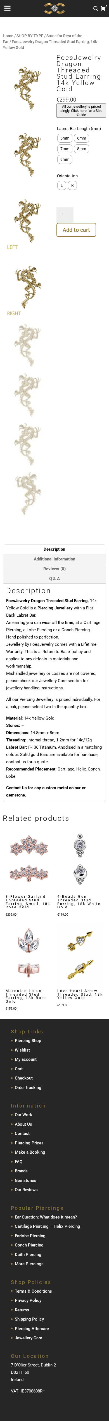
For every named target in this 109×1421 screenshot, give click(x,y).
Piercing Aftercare (32, 1328)
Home (8, 36)
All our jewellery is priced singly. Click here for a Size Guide (81, 110)
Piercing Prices (29, 1143)
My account (26, 1059)
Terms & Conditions (33, 1291)
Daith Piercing (28, 1254)
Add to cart (76, 230)
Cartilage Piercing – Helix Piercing (47, 1226)
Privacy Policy (28, 1300)
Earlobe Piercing (30, 1235)
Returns (22, 1309)
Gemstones (25, 1180)
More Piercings (29, 1263)
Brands (21, 1170)
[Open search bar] (96, 8)
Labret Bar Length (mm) (79, 128)
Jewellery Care (28, 1337)
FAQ (18, 1161)
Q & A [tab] (54, 578)
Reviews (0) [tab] (54, 568)
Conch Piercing (29, 1245)
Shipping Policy (29, 1319)
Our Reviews (26, 1189)
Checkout (24, 1078)
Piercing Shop (28, 1040)
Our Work (23, 1114)
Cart (19, 1068)
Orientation (67, 175)
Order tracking (28, 1087)
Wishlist (22, 1050)
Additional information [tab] (54, 559)
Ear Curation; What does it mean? (46, 1217)
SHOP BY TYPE (29, 36)
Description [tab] (54, 549)
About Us (23, 1124)
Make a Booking (30, 1152)
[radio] (65, 138)
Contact (22, 1133)
